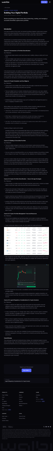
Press (20, 399)
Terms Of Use (22, 416)
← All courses (7, 7)
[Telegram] (46, 426)
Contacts (4, 418)
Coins (3, 397)
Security (21, 401)
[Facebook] (50, 426)
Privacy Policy (22, 418)
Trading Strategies (6, 405)
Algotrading (4, 403)
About (20, 395)
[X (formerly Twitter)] (44, 426)
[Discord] (48, 426)
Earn (3, 399)
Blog (37, 397)
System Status (5, 420)
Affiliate (20, 405)
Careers (21, 397)
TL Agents (4, 401)
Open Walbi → (26, 370)
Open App (44, 2)
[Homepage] (5, 2)
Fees (3, 407)
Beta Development (23, 403)
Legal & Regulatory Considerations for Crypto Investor (17, 380)
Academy (38, 395)
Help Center (5, 416)
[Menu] (49, 2)
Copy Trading (5, 395)
